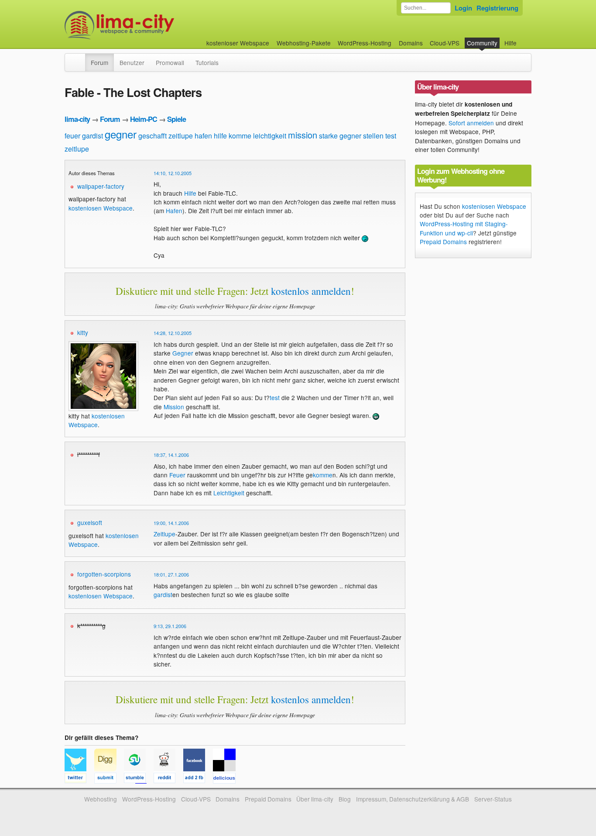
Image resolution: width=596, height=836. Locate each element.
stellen (373, 136)
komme (240, 136)
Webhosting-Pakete (304, 42)
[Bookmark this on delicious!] (227, 779)
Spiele (176, 119)
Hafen (174, 210)
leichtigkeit (269, 136)
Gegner (182, 353)
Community (482, 42)
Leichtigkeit (228, 492)
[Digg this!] (109, 779)
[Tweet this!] (79, 779)
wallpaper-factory (100, 186)
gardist (92, 136)
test (390, 136)
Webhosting (100, 799)
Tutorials (207, 62)
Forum (99, 62)
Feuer (177, 474)
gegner (121, 134)
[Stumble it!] (139, 779)
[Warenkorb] (523, 39)
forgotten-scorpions (104, 574)
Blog (345, 799)
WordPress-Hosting (364, 42)
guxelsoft (89, 522)
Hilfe (510, 42)
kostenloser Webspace (237, 42)
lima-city (77, 119)
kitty (82, 332)
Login (463, 7)
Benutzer (132, 62)
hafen (203, 136)
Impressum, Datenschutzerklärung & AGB (412, 799)
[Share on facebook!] (198, 779)
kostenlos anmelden (311, 290)
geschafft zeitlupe (165, 136)
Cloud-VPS (444, 42)
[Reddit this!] (168, 779)
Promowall (170, 62)
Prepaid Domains (443, 241)
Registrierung (497, 7)
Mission (174, 406)
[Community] (79, 58)
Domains (411, 42)
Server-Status (493, 799)
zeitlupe (77, 149)
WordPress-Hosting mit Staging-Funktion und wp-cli (464, 228)
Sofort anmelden (471, 122)
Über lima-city (314, 799)
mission (302, 134)
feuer (72, 136)
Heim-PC (143, 119)
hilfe (220, 136)
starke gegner (340, 136)
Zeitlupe (164, 533)
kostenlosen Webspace (101, 208)
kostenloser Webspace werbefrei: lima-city (152, 25)
